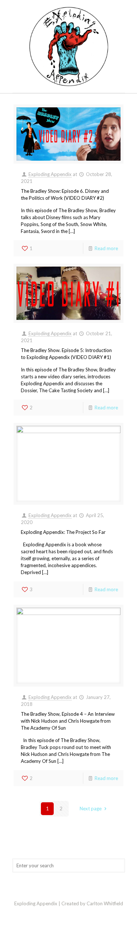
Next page (91, 808)
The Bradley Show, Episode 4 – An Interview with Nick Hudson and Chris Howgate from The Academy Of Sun (68, 721)
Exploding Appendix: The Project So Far (63, 532)
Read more (106, 248)
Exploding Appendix (50, 174)
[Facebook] (68, 913)
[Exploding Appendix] (69, 46)
